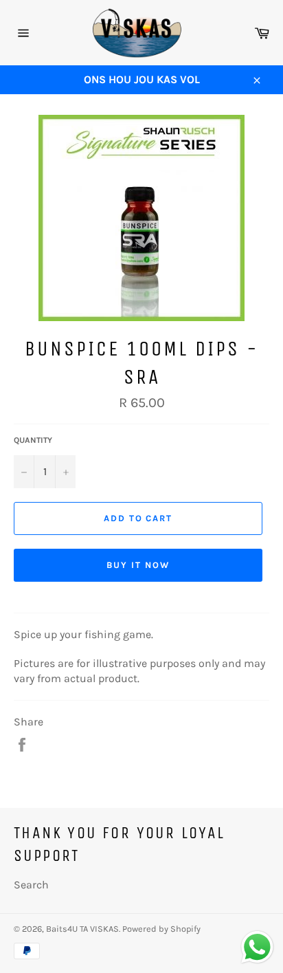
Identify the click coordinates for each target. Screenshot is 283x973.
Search (31, 884)
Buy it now (138, 565)
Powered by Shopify (161, 928)
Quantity (33, 440)
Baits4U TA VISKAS (82, 928)
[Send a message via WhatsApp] (257, 947)
